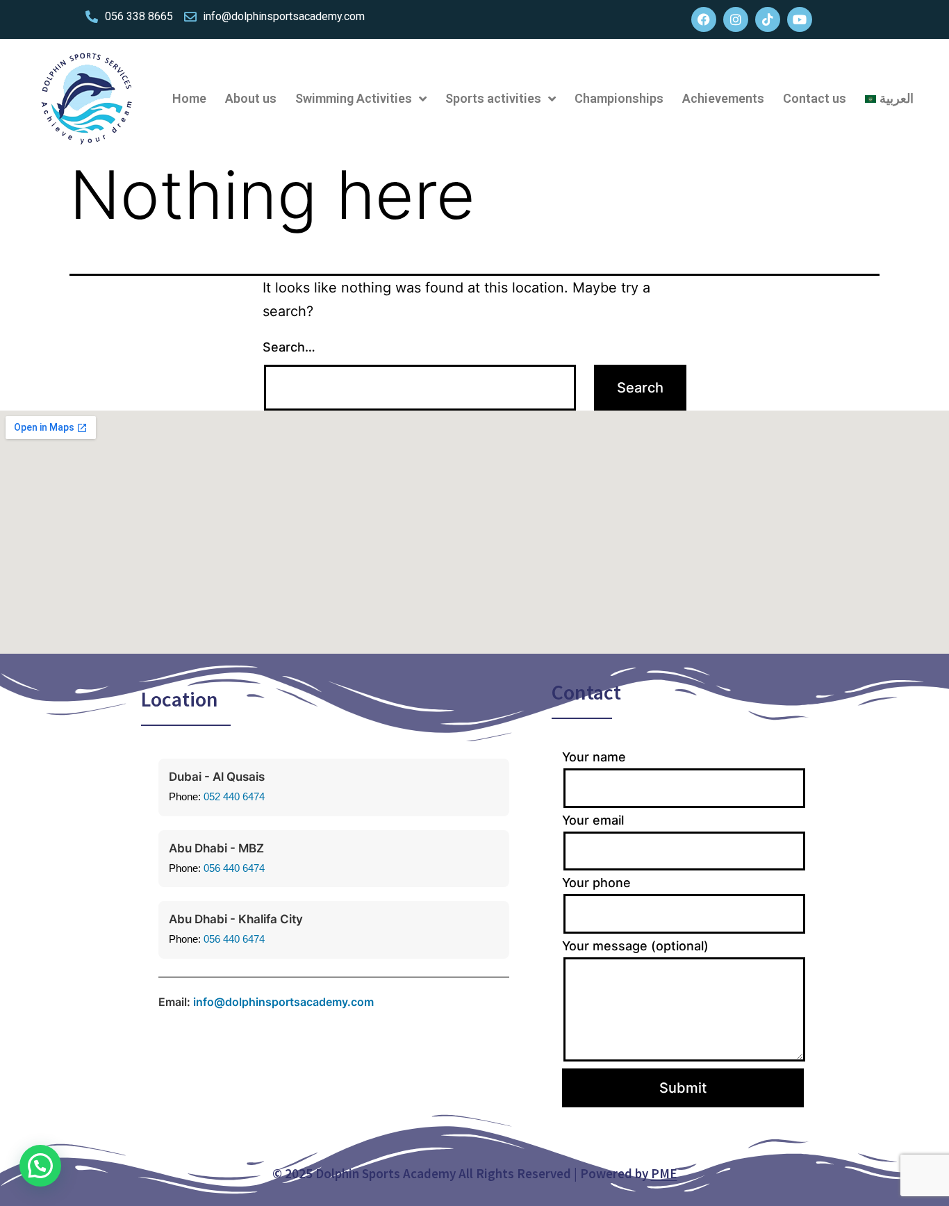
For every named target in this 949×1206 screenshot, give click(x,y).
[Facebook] (703, 19)
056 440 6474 (234, 868)
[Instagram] (735, 19)
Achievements (723, 98)
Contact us (814, 98)
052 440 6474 (234, 796)
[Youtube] (799, 19)
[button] (40, 1166)
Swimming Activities (353, 98)
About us (251, 98)
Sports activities (493, 98)
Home (189, 98)
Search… (289, 347)
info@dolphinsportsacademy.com (283, 1002)
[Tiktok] (767, 19)
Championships (619, 98)
